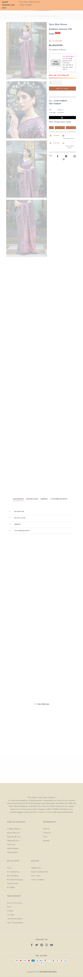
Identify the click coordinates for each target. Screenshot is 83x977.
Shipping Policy (36, 868)
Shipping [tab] (44, 499)
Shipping (17, 524)
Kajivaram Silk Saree (14, 837)
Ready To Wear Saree (14, 903)
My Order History (13, 876)
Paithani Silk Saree (13, 841)
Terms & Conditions (38, 880)
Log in (9, 868)
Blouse (9, 907)
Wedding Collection (13, 829)
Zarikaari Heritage (13, 848)
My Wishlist (11, 887)
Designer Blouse (12, 852)
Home (26, 16)
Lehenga (10, 911)
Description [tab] (18, 499)
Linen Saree (11, 844)
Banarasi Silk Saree (13, 833)
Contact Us (47, 833)
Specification (19, 518)
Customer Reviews (22, 531)
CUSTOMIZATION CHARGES (71, 127)
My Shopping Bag (13, 872)
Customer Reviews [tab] (59, 499)
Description (19, 511)
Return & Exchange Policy (40, 872)
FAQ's (45, 837)
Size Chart (10, 915)
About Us (46, 829)
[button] (62, 93)
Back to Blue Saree (43, 704)
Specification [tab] (32, 499)
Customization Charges (15, 919)
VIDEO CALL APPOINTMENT (60, 127)
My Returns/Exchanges (15, 880)
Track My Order (12, 883)
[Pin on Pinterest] (75, 156)
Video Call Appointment (15, 923)
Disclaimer (46, 841)
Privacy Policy (36, 876)
